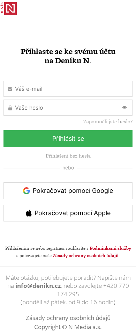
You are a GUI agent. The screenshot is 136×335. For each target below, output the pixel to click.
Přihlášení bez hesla (68, 156)
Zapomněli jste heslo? (108, 121)
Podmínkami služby (110, 248)
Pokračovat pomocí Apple (73, 213)
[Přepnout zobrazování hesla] (124, 108)
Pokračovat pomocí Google (73, 190)
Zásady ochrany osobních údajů (86, 255)
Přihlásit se (68, 138)
